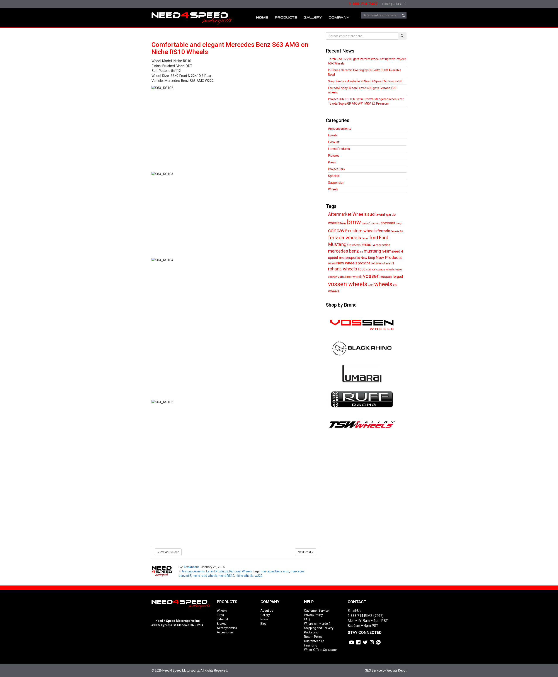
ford (373, 237)
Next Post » (305, 552)
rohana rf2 (387, 263)
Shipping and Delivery (318, 628)
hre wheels (354, 245)
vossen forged (391, 277)
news (332, 263)
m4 (373, 245)
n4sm (386, 251)
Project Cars (336, 169)
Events (332, 135)
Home (262, 17)
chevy (398, 223)
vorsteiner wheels (350, 276)
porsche (364, 263)
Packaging (311, 632)
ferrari (365, 238)
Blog (263, 623)
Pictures (235, 571)
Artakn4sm (191, 567)
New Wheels (346, 263)
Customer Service (316, 610)
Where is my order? (317, 623)
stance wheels (385, 269)
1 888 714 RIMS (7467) (365, 616)
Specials (334, 176)
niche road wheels (205, 575)
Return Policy (313, 636)
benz (343, 223)
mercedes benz (343, 251)
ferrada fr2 (397, 231)
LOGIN (386, 4)
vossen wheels (347, 284)
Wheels (247, 571)
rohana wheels (342, 268)
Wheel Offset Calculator (320, 650)
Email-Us (354, 611)
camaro (375, 223)
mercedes (383, 245)
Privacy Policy (313, 615)
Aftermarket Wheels (347, 214)
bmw (354, 222)
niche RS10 (226, 575)
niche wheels (244, 575)
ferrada (383, 231)
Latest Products (217, 571)
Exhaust (333, 142)
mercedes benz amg (275, 571)
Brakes (221, 623)
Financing (310, 645)
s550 (362, 269)
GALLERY (313, 17)
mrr (361, 251)
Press (332, 162)
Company (339, 17)
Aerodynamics (227, 628)
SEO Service (373, 670)
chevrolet (388, 223)
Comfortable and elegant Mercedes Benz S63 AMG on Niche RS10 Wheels (229, 48)
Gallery (265, 615)
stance (371, 269)
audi (371, 214)
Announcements (193, 571)
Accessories (225, 632)
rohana (376, 263)
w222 (258, 575)
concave (337, 230)
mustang (372, 251)
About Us (266, 610)
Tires (220, 615)
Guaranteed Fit (314, 641)
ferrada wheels (344, 237)
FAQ (307, 619)
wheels (383, 284)
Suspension (336, 182)
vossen (371, 276)
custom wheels (362, 230)
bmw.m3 (366, 223)
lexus (366, 244)
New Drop (368, 258)
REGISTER (400, 4)
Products (286, 17)
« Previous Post (168, 552)
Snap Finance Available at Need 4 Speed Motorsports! (364, 81)
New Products (389, 257)
